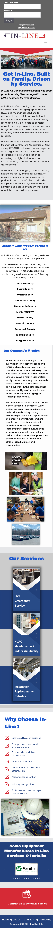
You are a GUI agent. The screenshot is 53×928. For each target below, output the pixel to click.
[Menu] (45, 42)
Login (9, 20)
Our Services (26, 558)
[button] (4, 869)
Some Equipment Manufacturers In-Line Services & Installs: (26, 851)
